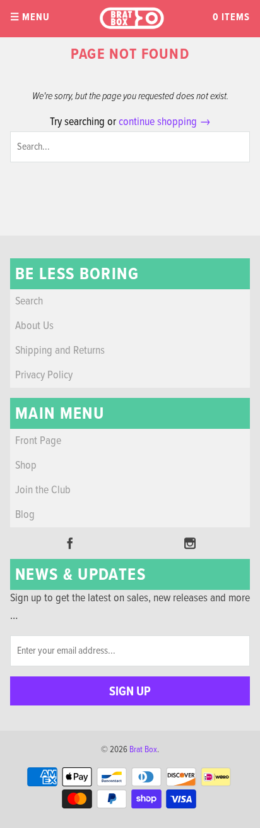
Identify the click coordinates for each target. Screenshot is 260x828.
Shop (26, 466)
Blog (25, 515)
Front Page (38, 441)
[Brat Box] (131, 18)
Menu (30, 17)
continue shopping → (165, 122)
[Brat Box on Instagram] (190, 543)
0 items (231, 17)
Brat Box (143, 749)
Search (29, 301)
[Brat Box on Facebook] (70, 543)
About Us (34, 326)
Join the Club (43, 490)
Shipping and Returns (60, 351)
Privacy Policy (44, 375)
